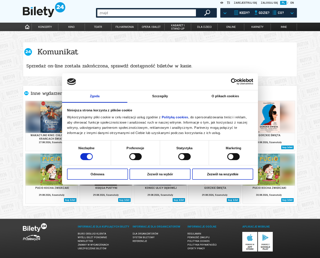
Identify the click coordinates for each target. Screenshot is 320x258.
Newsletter (85, 241)
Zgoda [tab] (95, 96)
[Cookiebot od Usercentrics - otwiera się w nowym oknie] (234, 81)
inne (284, 26)
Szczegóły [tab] (160, 96)
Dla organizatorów (145, 233)
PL (283, 2)
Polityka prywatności (202, 244)
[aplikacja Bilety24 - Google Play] (265, 250)
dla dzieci (204, 26)
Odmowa (97, 174)
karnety (257, 26)
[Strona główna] (44, 16)
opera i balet (151, 26)
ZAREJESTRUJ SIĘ (245, 2)
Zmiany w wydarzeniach (93, 244)
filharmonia (125, 26)
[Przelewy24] (31, 241)
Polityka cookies (198, 241)
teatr (98, 26)
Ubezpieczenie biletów (92, 248)
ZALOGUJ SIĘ (269, 2)
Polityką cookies (175, 117)
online (231, 26)
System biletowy (144, 237)
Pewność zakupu (198, 237)
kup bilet (287, 147)
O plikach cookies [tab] (225, 96)
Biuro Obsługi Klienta (92, 233)
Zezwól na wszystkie (222, 174)
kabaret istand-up (178, 27)
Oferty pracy (196, 248)
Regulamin (194, 233)
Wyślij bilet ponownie (92, 237)
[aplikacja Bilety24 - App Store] (249, 250)
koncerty (45, 26)
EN (292, 2)
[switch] (135, 156)
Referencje (140, 241)
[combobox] (146, 13)
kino (71, 26)
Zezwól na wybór (160, 174)
